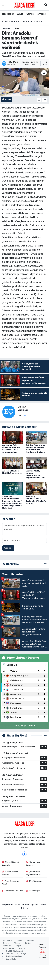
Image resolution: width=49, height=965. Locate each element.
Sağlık (18, 946)
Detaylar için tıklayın (24, 725)
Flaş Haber (8, 14)
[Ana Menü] (3, 5)
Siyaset (41, 14)
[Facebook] (25, 416)
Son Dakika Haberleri (14, 891)
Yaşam (42, 905)
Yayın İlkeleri (11, 959)
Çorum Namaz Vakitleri (10, 873)
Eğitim (24, 908)
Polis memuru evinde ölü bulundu (22, 21)
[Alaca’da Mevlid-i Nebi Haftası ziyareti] (12, 463)
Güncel (30, 14)
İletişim (9, 954)
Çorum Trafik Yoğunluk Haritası (33, 873)
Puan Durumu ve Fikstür (10, 882)
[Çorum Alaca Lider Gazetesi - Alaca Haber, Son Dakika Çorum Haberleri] (24, 5)
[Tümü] (45, 564)
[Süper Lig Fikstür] (45, 735)
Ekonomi (7, 946)
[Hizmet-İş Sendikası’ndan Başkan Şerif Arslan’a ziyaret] (36, 488)
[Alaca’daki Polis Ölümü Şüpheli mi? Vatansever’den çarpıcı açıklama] (12, 437)
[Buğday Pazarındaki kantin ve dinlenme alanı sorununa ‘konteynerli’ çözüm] (36, 437)
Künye (23, 954)
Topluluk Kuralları (14, 956)
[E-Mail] (20, 416)
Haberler (6, 28)
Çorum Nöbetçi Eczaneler (10, 863)
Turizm (22, 948)
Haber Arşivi (34, 891)
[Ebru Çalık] (8, 412)
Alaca (20, 14)
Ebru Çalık (23, 410)
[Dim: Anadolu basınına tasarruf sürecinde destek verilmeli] (24, 82)
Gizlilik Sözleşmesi (14, 951)
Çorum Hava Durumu (33, 863)
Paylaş (8, 99)
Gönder (8, 548)
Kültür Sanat (8, 948)
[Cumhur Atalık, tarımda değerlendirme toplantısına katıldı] (36, 463)
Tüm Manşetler (35, 881)
